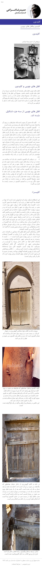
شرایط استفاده (16, 564)
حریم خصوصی (26, 564)
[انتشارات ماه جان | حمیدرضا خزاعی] (23, 11)
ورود (2, 1)
